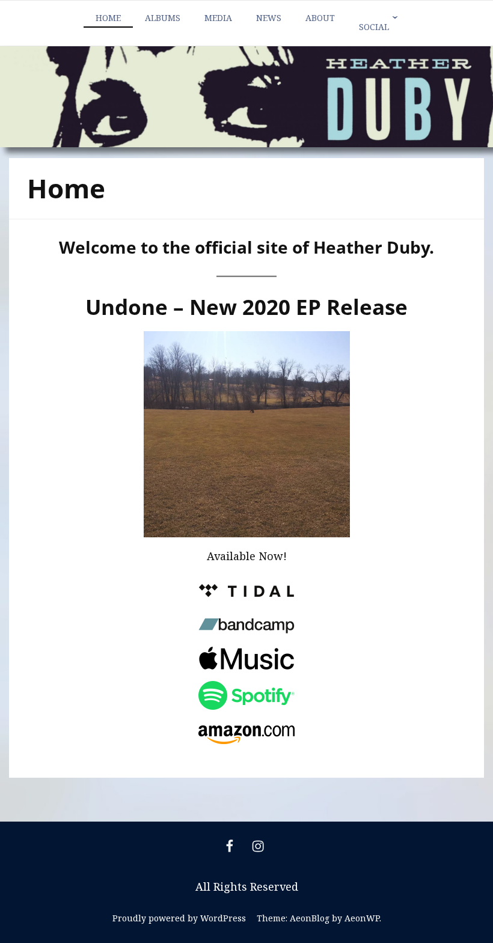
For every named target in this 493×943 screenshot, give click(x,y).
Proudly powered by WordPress (179, 918)
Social (374, 26)
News (268, 17)
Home (108, 17)
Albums (162, 17)
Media (218, 17)
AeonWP (361, 918)
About (320, 17)
